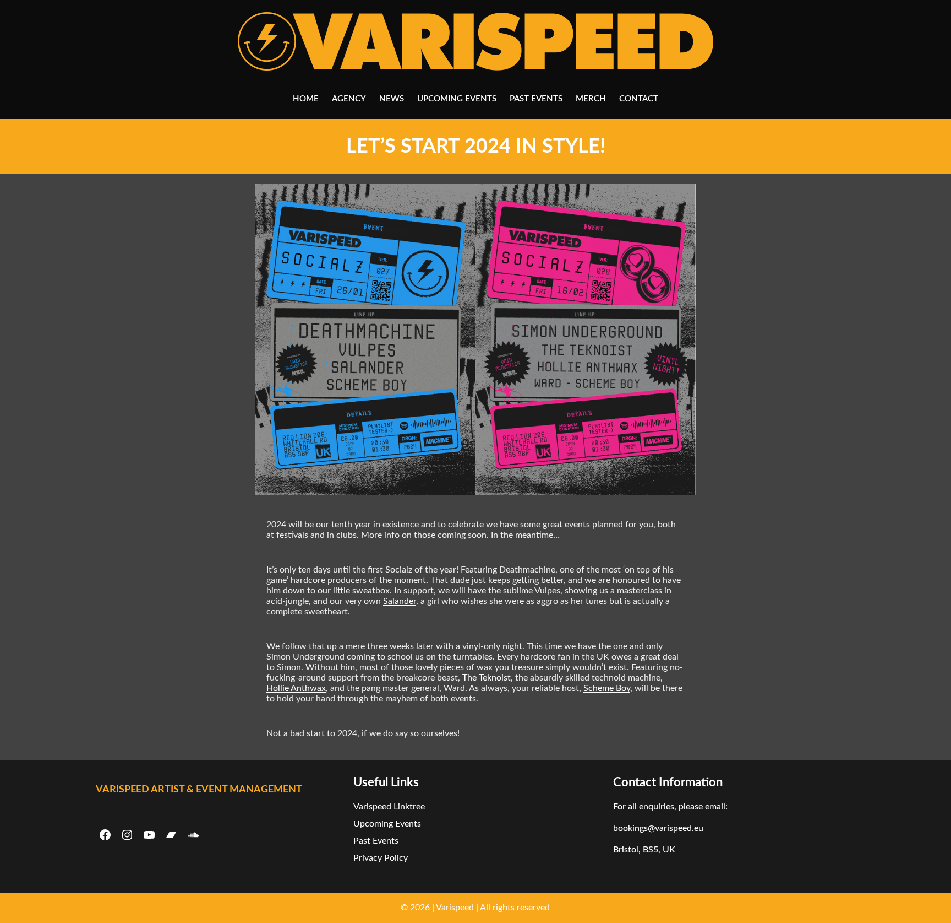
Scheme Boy (606, 688)
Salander (399, 601)
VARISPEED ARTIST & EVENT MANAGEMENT (199, 790)
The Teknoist (486, 677)
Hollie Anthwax (296, 688)
